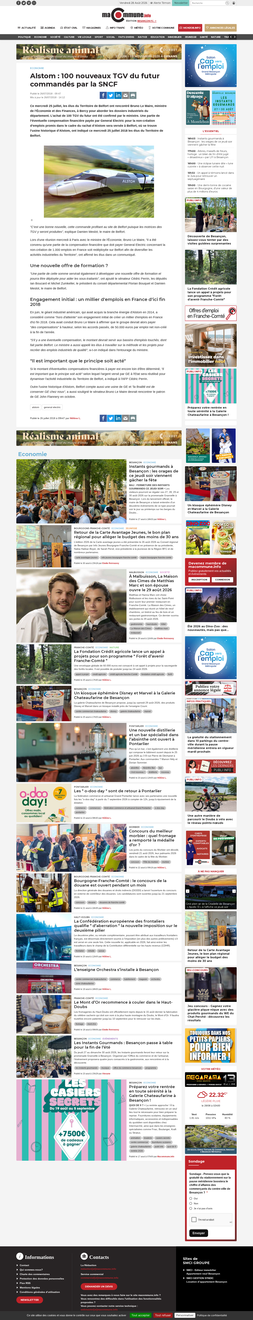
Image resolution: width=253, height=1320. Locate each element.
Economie (37, 68)
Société (165, 572)
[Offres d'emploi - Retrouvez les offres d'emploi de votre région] (211, 320)
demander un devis (99, 1286)
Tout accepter (140, 1315)
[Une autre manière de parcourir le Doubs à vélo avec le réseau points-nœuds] (211, 794)
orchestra (155, 979)
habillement (129, 979)
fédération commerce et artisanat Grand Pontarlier (127, 808)
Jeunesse (131, 528)
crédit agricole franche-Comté (124, 674)
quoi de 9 (171, 1146)
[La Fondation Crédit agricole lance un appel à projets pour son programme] (43, 659)
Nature (114, 647)
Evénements (110, 1038)
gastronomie (137, 624)
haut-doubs (151, 624)
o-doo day (159, 808)
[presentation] (187, 891)
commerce (81, 808)
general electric (52, 407)
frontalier (80, 951)
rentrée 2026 (137, 1151)
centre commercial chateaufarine (91, 711)
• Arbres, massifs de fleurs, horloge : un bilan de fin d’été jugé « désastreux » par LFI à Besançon (208, 154)
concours (135, 862)
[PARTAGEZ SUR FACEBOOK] (103, 95)
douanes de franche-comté (112, 902)
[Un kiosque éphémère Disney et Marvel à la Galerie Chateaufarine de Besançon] (43, 701)
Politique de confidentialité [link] (212, 1315)
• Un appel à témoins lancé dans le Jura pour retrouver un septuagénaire (211, 176)
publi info (159, 1146)
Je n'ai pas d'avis (203, 1208)
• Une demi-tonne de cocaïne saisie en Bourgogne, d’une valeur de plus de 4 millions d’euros (210, 188)
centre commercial (139, 1142)
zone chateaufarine (85, 983)
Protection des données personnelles (42, 1278)
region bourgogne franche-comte (156, 557)
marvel (147, 711)
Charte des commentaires (35, 1274)
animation (135, 1138)
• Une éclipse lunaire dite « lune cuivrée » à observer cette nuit (210, 165)
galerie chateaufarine (130, 711)
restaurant (135, 633)
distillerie (153, 772)
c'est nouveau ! (138, 772)
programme (150, 1068)
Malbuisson (136, 572)
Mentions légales (30, 1287)
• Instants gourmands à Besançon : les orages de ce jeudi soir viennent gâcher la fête (210, 141)
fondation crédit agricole (152, 674)
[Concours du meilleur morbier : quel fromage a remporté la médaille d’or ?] (71, 839)
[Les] (43, 799)
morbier (165, 862)
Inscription (199, 579)
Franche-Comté (84, 647)
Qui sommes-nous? (31, 1269)
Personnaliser (185, 1315)
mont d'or (91, 1024)
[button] (227, 3)
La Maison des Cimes (141, 628)
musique (105, 1068)
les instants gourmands (86, 1068)
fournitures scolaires (161, 1142)
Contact (24, 1265)
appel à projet (82, 674)
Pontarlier (136, 726)
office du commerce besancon (127, 1068)
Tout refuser (163, 1315)
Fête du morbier (150, 862)
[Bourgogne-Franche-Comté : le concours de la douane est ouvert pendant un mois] (43, 888)
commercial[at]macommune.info (99, 1277)
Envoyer (199, 1233)
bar (160, 768)
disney (113, 711)
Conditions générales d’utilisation (40, 1292)
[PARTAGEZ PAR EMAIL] (125, 95)
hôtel (163, 624)
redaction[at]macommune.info (98, 1268)
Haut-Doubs (82, 917)
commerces (94, 808)
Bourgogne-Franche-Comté (92, 528)
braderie (148, 1138)
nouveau (165, 772)
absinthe (135, 768)
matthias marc (161, 628)
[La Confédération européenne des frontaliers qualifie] (43, 929)
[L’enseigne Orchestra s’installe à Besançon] (43, 977)
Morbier (134, 827)
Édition (131, 20)
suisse (101, 951)
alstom (35, 407)
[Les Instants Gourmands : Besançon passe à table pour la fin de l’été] (43, 1051)
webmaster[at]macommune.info (99, 1309)
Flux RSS (25, 1283)
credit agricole (99, 674)
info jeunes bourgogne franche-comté (119, 557)
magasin (143, 979)
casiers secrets (163, 1138)
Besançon (135, 462)
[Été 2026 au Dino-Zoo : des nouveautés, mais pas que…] (211, 604)
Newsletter (30, 1299)
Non (196, 1203)
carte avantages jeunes (87, 557)
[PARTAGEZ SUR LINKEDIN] (118, 95)
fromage (79, 1024)
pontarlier (80, 812)
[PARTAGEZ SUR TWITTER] (110, 95)
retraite (91, 951)
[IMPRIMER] (132, 95)
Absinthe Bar (149, 768)
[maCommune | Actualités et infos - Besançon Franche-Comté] (126, 15)
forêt (170, 674)
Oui (196, 1198)
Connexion (222, 579)
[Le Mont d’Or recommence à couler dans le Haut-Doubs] (43, 1010)
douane (92, 902)
